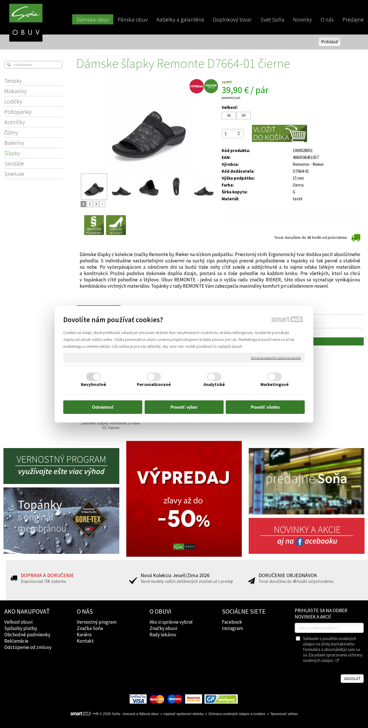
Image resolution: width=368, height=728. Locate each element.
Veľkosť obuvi (18, 622)
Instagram (232, 628)
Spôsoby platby (20, 628)
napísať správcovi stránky (184, 714)
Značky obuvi (163, 628)
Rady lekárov (163, 634)
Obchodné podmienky (27, 634)
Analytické (214, 384)
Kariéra (84, 634)
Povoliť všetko (265, 407)
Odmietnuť (103, 407)
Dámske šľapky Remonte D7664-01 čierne (111, 425)
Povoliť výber (184, 407)
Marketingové (274, 384)
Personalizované (154, 384)
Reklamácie (16, 641)
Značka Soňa (90, 628)
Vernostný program (96, 622)
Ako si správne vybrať (171, 622)
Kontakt (85, 641)
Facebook (232, 622)
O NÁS (85, 611)
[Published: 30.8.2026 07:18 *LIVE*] (95, 714)
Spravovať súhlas (284, 714)
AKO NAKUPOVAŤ (27, 611)
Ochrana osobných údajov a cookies (276, 357)
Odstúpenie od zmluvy (27, 647)
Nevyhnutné (93, 384)
